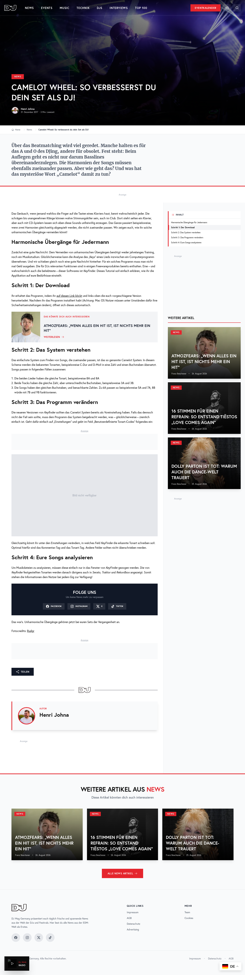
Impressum (132, 912)
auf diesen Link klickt (69, 296)
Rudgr (30, 631)
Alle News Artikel (120, 873)
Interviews (119, 8)
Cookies (189, 918)
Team (187, 912)
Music (64, 8)
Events (47, 8)
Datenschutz (133, 923)
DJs (99, 8)
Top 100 (141, 8)
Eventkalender (205, 7)
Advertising (133, 929)
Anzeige (122, 194)
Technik (83, 8)
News (29, 8)
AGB (129, 918)
